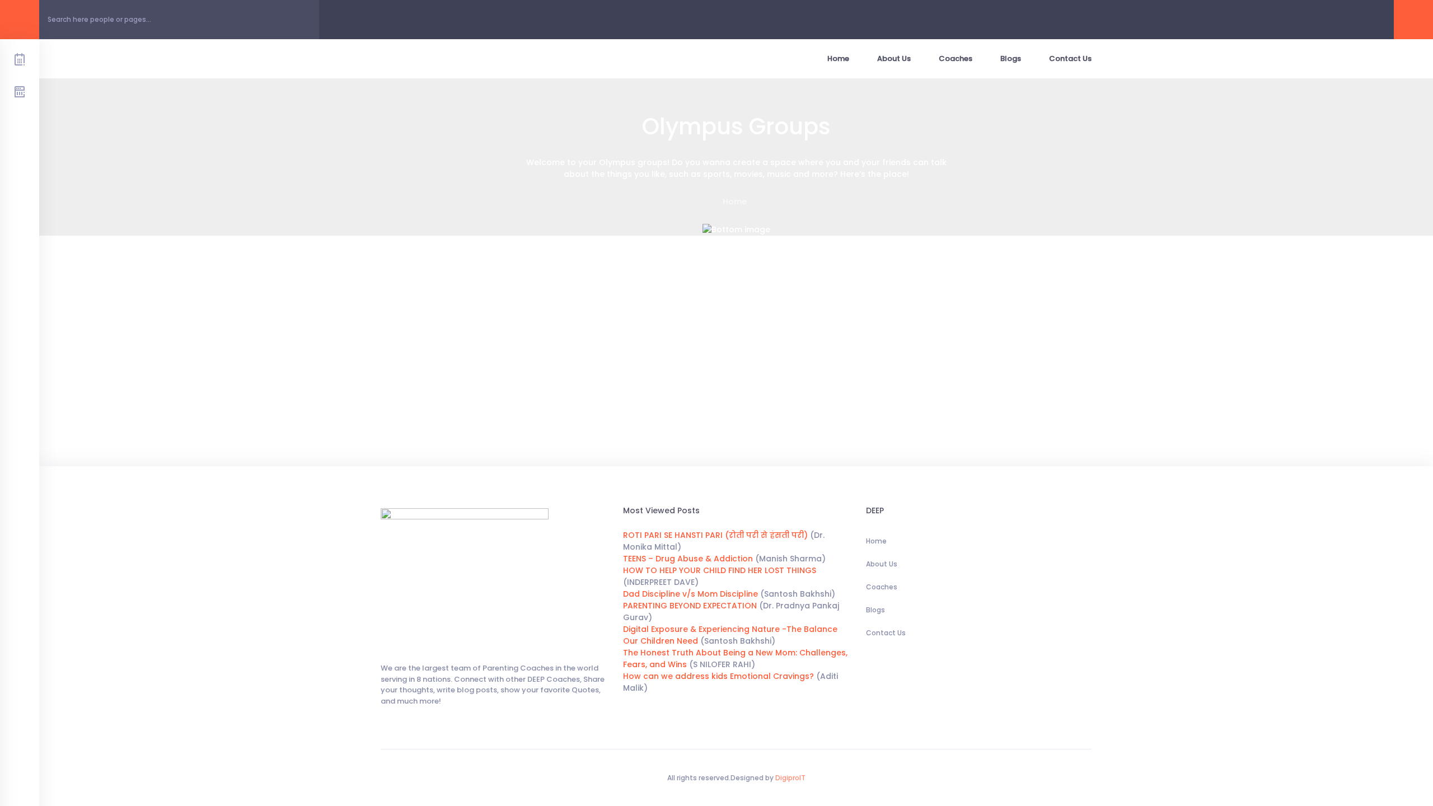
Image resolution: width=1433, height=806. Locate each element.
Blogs (1010, 58)
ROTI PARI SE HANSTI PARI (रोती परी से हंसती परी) (715, 535)
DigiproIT (790, 777)
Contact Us (1070, 58)
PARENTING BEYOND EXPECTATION (690, 605)
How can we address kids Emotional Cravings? (718, 676)
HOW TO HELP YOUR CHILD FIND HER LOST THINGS (719, 570)
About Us (894, 58)
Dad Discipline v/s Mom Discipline (690, 593)
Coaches (955, 58)
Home (838, 58)
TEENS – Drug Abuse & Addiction (688, 558)
